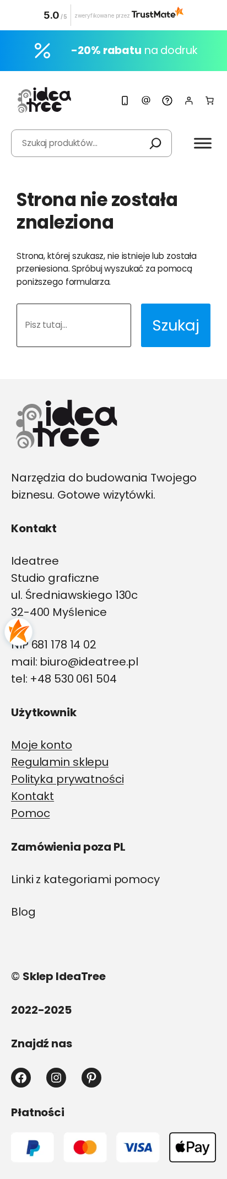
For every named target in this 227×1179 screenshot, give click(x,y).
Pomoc (30, 813)
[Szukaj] (155, 143)
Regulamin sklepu (60, 762)
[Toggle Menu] (203, 143)
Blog (23, 912)
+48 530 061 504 (73, 678)
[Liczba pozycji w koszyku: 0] (209, 100)
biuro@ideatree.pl (89, 661)
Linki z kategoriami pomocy (85, 879)
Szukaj (175, 325)
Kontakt (32, 796)
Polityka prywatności (67, 779)
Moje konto (41, 745)
